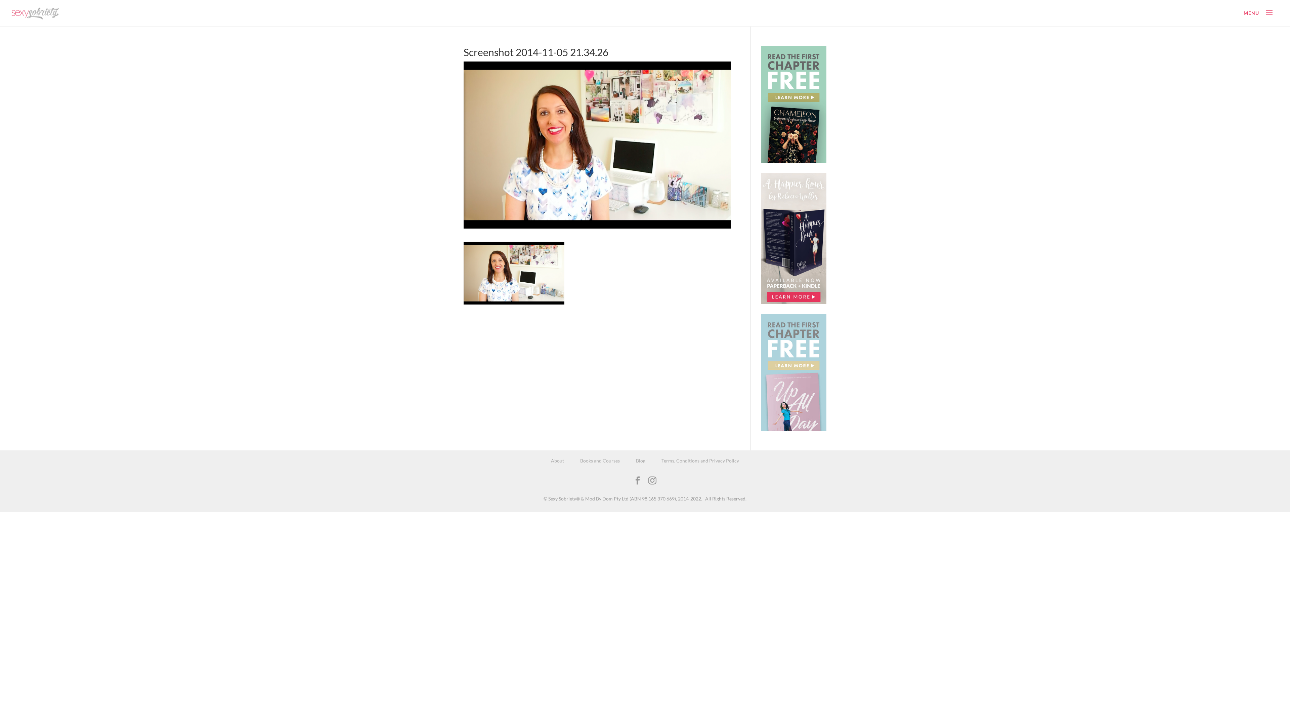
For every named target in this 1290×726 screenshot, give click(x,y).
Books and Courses (600, 460)
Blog (640, 460)
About (557, 460)
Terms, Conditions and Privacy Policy (700, 460)
